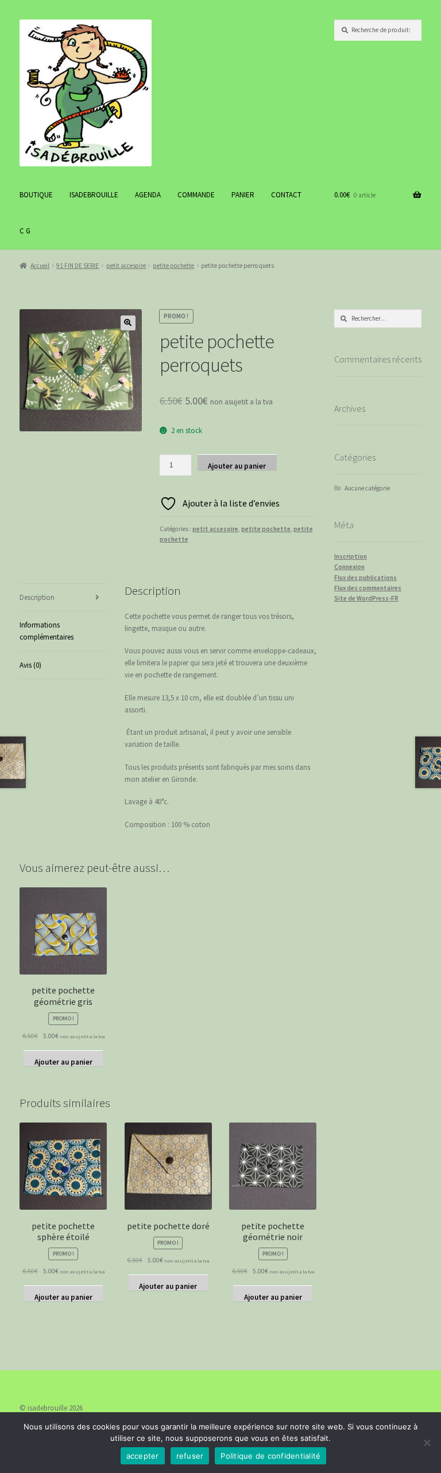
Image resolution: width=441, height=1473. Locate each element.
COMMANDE (196, 195)
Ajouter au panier (237, 465)
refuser (190, 1455)
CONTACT (286, 195)
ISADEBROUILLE (93, 195)
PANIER (242, 195)
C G (25, 231)
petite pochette (173, 266)
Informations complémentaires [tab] (47, 631)
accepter (142, 1455)
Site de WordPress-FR (366, 598)
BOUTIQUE (36, 195)
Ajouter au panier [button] (63, 1061)
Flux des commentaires (367, 588)
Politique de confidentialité (270, 1455)
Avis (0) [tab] (30, 665)
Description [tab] (37, 597)
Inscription (350, 556)
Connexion (349, 567)
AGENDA (148, 195)
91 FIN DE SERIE (77, 266)
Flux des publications (365, 578)
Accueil (39, 266)
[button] (128, 322)
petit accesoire (126, 266)
